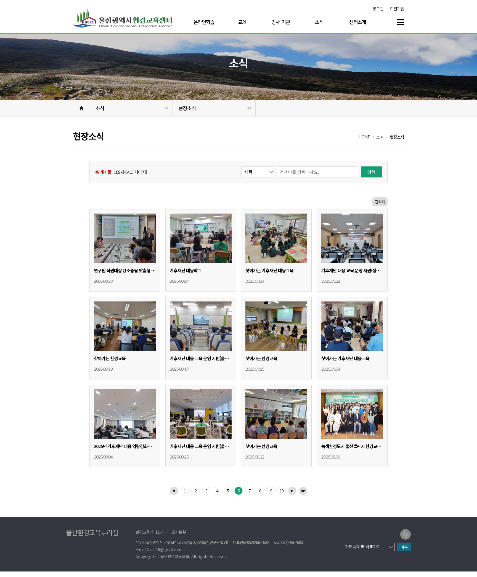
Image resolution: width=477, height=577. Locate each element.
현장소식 (187, 108)
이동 (404, 547)
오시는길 (178, 532)
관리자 (380, 201)
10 (281, 491)
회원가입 (397, 8)
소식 (100, 108)
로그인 (378, 8)
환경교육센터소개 (150, 532)
